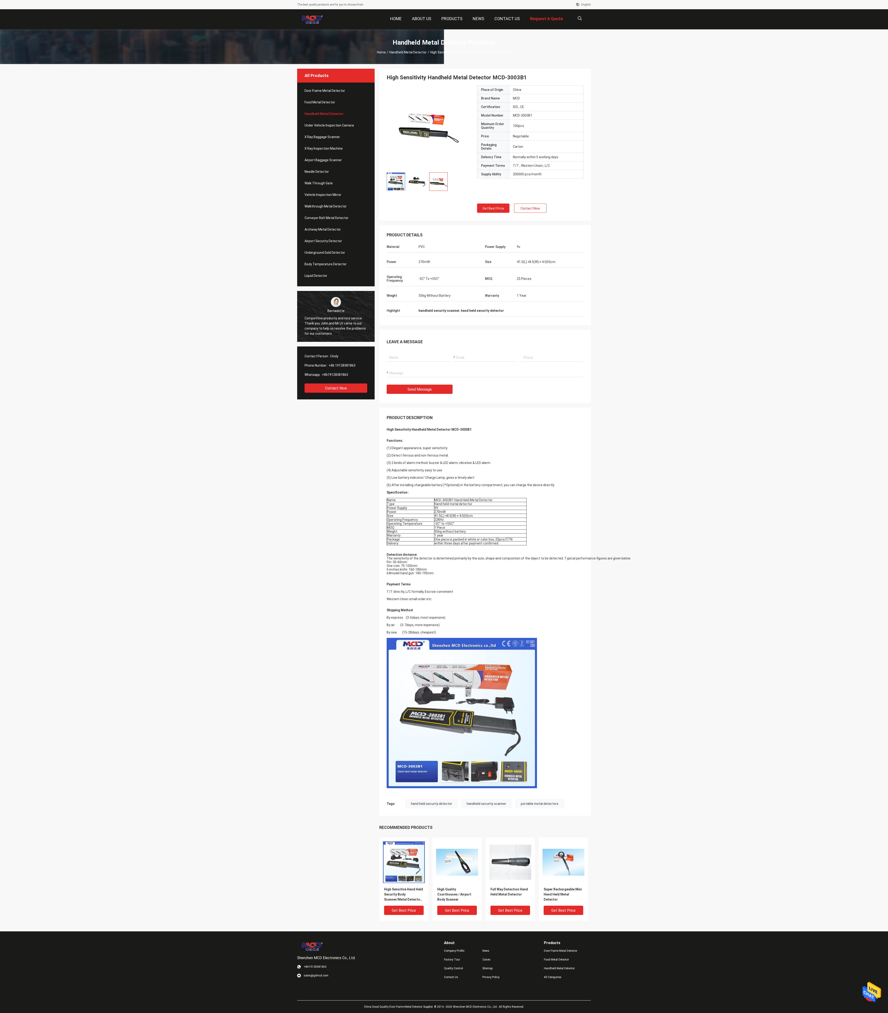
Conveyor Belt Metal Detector (326, 218)
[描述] (579, 18)
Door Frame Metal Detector (325, 91)
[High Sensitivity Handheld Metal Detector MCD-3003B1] (428, 127)
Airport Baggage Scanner (323, 160)
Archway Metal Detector (323, 229)
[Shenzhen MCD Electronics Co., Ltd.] (312, 19)
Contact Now (336, 388)
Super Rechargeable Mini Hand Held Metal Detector (563, 894)
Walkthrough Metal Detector (326, 206)
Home (381, 52)
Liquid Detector (316, 276)
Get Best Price (493, 208)
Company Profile (454, 950)
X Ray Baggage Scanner (322, 137)
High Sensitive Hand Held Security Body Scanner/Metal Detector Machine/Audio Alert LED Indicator (403, 894)
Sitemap (487, 968)
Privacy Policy (491, 977)
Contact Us (451, 977)
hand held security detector (431, 804)
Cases (486, 959)
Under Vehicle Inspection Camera (329, 125)
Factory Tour (452, 959)
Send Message (419, 389)
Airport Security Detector (323, 241)
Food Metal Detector (320, 102)
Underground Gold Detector (325, 252)
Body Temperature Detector (326, 264)
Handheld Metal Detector (408, 52)
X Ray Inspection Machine (324, 148)
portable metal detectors (539, 804)
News (485, 950)
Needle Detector (317, 171)
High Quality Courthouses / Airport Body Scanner (454, 894)
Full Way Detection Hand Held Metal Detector (509, 891)
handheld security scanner (486, 804)
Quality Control (453, 968)
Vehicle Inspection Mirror (323, 195)
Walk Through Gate (319, 183)
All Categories (552, 977)
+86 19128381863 (342, 365)
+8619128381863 (335, 375)
